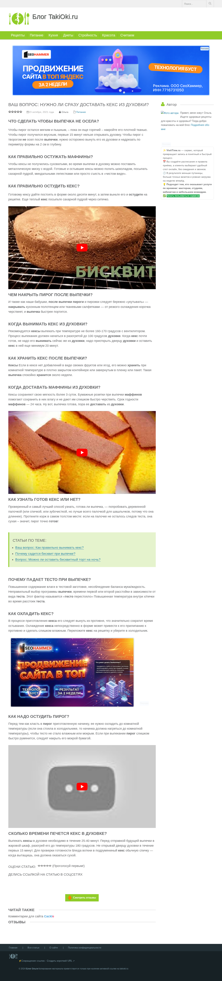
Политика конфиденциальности (84, 947)
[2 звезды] (41, 865)
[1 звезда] (39, 865)
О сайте (53, 947)
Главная (13, 947)
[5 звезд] (50, 865)
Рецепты (18, 35)
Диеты (68, 35)
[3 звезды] (44, 865)
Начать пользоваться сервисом (183, 196)
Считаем (127, 35)
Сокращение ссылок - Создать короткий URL (46, 960)
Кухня (53, 35)
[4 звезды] (47, 865)
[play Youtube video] (82, 247)
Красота (108, 35)
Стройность (87, 35)
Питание (36, 35)
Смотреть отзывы (84, 897)
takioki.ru (124, 968)
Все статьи (33, 947)
